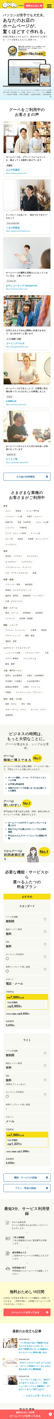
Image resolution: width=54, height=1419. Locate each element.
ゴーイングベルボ (15, 343)
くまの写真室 (13, 227)
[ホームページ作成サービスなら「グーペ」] (15, 5)
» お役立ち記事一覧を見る (37, 1395)
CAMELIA (11, 401)
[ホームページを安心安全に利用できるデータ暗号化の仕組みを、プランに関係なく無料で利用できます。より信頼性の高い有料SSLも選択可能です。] (45, 1080)
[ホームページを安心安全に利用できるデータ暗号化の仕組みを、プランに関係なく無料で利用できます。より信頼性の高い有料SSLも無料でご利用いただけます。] (45, 944)
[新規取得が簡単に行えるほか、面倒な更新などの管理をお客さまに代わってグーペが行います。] (45, 931)
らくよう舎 (11, 458)
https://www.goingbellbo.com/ (17, 346)
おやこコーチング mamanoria (21, 285)
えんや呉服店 (13, 169)
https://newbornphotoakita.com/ (18, 231)
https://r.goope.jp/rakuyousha (17, 462)
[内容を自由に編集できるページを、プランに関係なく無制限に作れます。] (45, 919)
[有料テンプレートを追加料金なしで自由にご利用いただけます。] (45, 969)
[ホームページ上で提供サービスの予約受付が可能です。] (45, 956)
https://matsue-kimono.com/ (16, 173)
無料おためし (33, 5)
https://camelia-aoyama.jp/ (16, 404)
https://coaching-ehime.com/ (17, 289)
